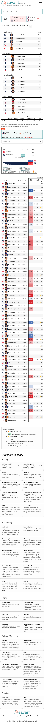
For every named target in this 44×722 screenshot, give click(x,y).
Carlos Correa (19, 48)
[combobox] (22, 11)
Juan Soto (10, 194)
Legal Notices (28, 716)
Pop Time (4, 640)
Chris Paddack (22, 103)
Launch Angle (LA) (28, 464)
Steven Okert (21, 113)
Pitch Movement (29, 602)
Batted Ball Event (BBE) (30, 482)
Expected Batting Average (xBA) (9, 493)
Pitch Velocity (6, 602)
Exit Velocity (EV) (7, 464)
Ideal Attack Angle (7, 550)
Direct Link (5, 137)
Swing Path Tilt (6, 566)
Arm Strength (27, 640)
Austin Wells (11, 204)
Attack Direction (28, 550)
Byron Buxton (21, 60)
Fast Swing (13, 436)
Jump (25, 652)
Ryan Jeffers (11, 207)
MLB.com (38, 716)
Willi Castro (11, 234)
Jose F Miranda (12, 241)
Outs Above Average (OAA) (10, 664)
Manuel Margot (12, 214)
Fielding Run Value (28, 664)
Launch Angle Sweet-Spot (9, 482)
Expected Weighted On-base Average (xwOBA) (32, 493)
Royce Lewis (21, 63)
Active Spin (5, 614)
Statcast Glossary (12, 455)
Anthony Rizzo (11, 224)
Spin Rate (26, 614)
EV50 (3, 506)
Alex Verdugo (11, 248)
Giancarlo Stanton (20, 35)
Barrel (14, 434)
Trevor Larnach (12, 187)
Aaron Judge (19, 41)
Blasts (3, 581)
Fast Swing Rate (28, 527)
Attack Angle (27, 539)
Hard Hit (12, 431)
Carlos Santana (20, 45)
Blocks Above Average (30, 679)
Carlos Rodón (21, 78)
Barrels (4, 472)
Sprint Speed (5, 698)
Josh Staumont (22, 109)
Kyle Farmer (11, 217)
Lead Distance (6, 652)
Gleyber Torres (12, 221)
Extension (5, 624)
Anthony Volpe (12, 197)
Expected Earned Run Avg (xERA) (32, 625)
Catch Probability (7, 679)
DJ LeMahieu (11, 200)
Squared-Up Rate (28, 566)
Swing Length (6, 539)
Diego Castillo (21, 106)
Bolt (25, 698)
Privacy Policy (18, 716)
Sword (12, 439)
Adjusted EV (27, 506)
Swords (25, 581)
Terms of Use (7, 716)
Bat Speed (5, 527)
